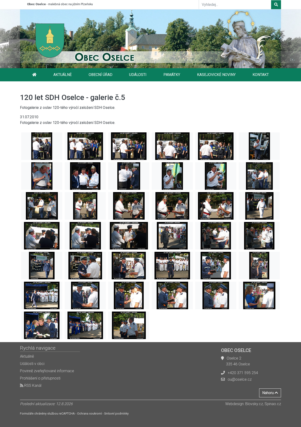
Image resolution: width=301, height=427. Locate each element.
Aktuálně (62, 74)
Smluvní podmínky (116, 413)
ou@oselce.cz (240, 379)
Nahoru (268, 393)
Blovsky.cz (254, 404)
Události (138, 74)
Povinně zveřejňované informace (47, 371)
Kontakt (261, 74)
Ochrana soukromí (89, 413)
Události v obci (32, 363)
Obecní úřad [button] (100, 74)
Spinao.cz (273, 404)
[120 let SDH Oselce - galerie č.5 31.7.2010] (41, 146)
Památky (171, 74)
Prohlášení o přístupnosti (40, 378)
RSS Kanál (32, 385)
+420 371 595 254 (243, 373)
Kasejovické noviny (216, 74)
